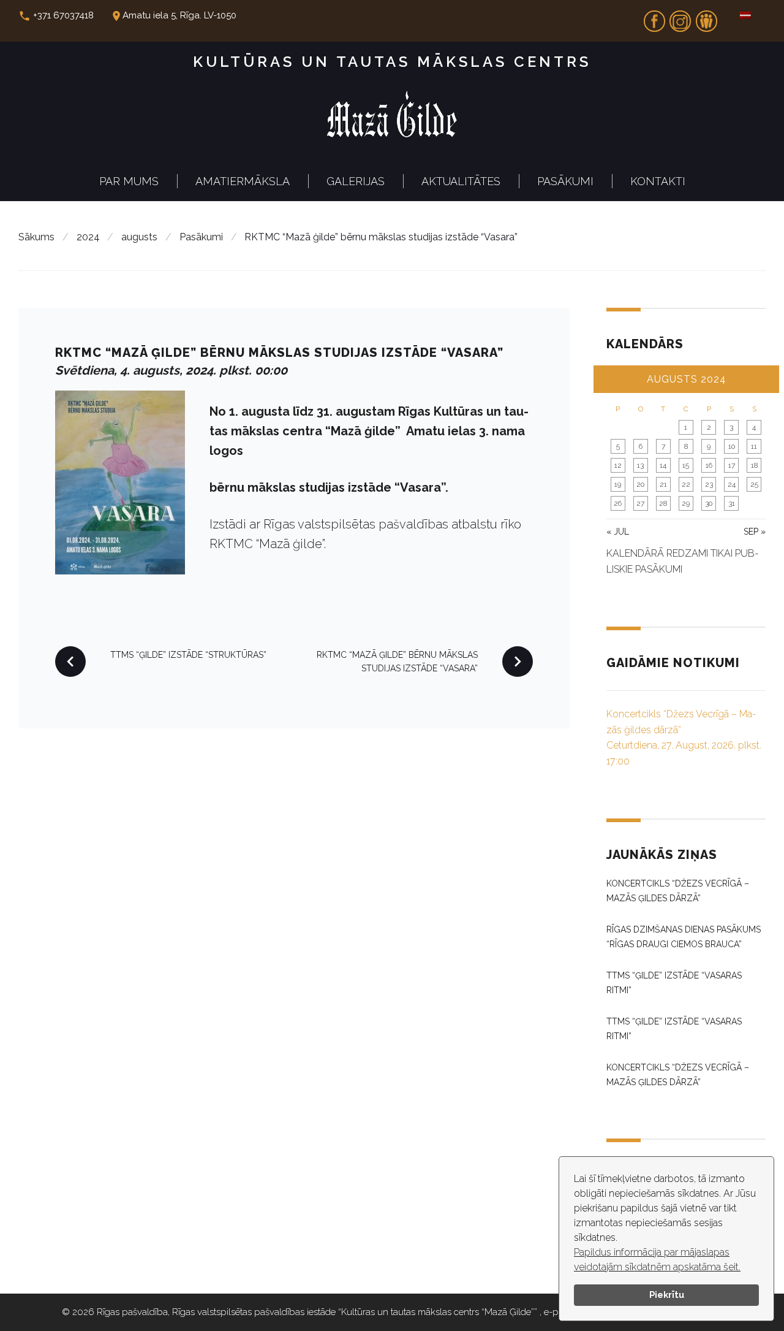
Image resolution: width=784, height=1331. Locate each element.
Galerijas (355, 181)
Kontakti (657, 181)
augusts (139, 237)
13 (640, 465)
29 (686, 503)
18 (754, 465)
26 (618, 503)
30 (708, 503)
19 (617, 484)
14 (663, 465)
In (680, 17)
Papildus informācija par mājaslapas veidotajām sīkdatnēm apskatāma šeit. (657, 1259)
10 (731, 446)
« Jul (617, 531)
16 (709, 465)
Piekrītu (666, 1294)
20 (640, 484)
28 (663, 503)
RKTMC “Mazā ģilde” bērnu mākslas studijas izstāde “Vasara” (279, 352)
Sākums (36, 237)
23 (709, 484)
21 (663, 484)
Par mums (129, 181)
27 (640, 503)
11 (754, 446)
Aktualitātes (460, 181)
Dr (706, 17)
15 (685, 465)
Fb (654, 17)
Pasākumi (565, 181)
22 (686, 484)
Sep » (755, 531)
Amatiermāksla (242, 181)
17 (731, 465)
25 (754, 484)
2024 (88, 237)
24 (732, 484)
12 (618, 465)
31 (731, 503)
